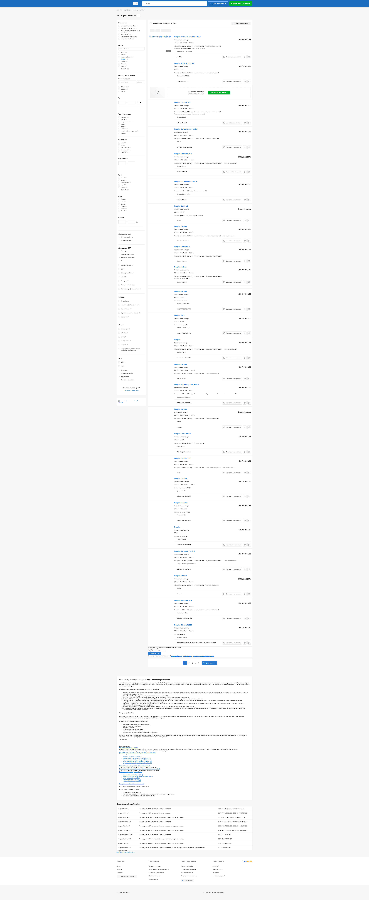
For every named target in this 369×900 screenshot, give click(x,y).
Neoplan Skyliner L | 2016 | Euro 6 (186, 384)
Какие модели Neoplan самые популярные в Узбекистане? (137, 752)
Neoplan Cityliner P (123, 813)
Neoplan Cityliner (180, 226)
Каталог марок (153, 879)
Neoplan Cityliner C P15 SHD (184, 551)
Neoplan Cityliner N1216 (183, 625)
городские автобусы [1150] (131, 778)
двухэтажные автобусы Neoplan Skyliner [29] (137, 758)
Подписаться (154, 653)
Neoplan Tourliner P (124, 826)
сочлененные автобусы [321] (132, 779)
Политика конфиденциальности (159, 869)
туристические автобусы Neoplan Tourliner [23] (137, 763)
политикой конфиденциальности (181, 656)
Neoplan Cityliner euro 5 (183, 154)
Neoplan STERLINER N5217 (184, 63)
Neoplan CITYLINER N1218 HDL (186, 181)
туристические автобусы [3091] (133, 775)
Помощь (119, 869)
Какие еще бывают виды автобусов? (130, 772)
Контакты (120, 872)
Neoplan (177, 340)
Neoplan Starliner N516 (182, 434)
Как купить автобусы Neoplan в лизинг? (131, 784)
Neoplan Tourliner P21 (182, 102)
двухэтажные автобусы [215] (132, 781)
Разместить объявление (219, 92)
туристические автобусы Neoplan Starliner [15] (137, 761)
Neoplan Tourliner (180, 478)
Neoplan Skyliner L (123, 808)
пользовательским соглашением (203, 656)
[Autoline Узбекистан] (123, 3)
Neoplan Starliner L (181, 206)
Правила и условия (155, 866)
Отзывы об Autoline (155, 876)
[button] (244, 57)
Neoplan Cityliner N (124, 817)
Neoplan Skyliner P (123, 843)
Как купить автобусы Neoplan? (128, 747)
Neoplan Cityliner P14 (182, 246)
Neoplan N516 (179, 315)
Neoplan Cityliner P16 (124, 847)
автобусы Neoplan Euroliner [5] (132, 756)
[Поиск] (144, 3)
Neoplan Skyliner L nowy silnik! (185, 129)
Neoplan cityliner (180, 267)
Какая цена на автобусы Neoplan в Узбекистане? (134, 765)
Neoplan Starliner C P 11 (183, 600)
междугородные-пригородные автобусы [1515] (138, 776)
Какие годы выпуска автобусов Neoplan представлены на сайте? (139, 769)
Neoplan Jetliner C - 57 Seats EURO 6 (187, 37)
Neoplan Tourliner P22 (182, 458)
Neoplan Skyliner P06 (124, 839)
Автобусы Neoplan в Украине (126, 852)
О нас (118, 866)
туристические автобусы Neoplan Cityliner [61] (137, 760)
